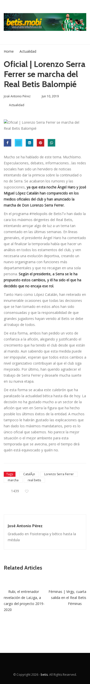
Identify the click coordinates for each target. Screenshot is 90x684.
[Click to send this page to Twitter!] (18, 143)
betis (44, 674)
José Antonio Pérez (25, 525)
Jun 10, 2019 (50, 96)
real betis (34, 480)
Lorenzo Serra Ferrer (59, 474)
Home (9, 51)
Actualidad (28, 51)
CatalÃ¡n (29, 474)
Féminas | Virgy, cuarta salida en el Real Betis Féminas (67, 597)
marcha (13, 480)
